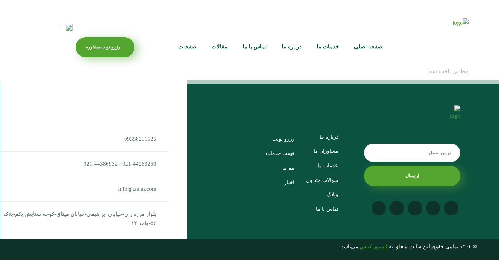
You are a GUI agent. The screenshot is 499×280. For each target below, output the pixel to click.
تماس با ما (255, 47)
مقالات (220, 47)
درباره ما (292, 47)
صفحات (187, 47)
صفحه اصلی (368, 47)
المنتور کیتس (373, 246)
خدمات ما (328, 47)
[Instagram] (451, 208)
